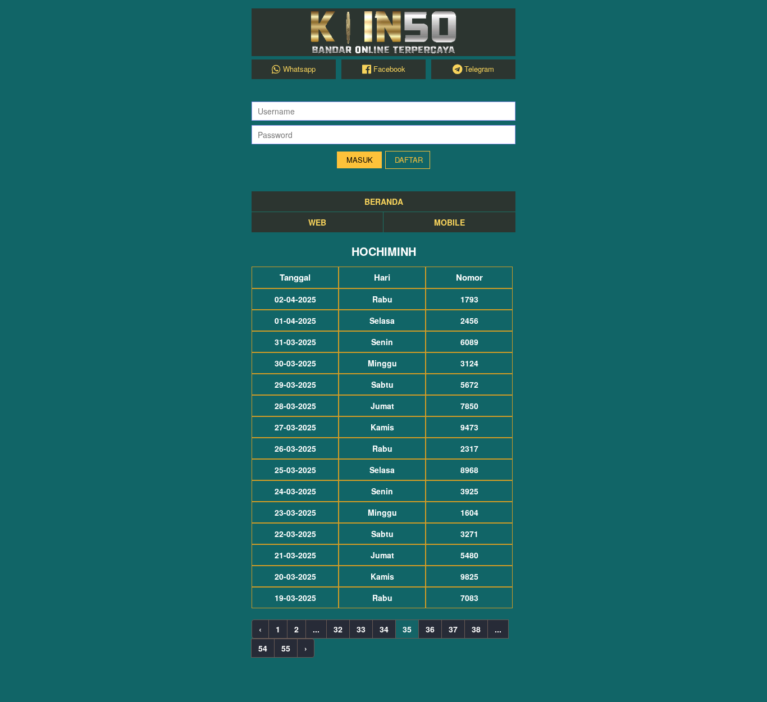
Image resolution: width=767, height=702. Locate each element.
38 (476, 629)
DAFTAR (409, 159)
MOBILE (449, 222)
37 (453, 629)
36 (430, 629)
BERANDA (383, 201)
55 (285, 648)
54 (262, 648)
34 (384, 629)
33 (361, 629)
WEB (317, 222)
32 (338, 629)
